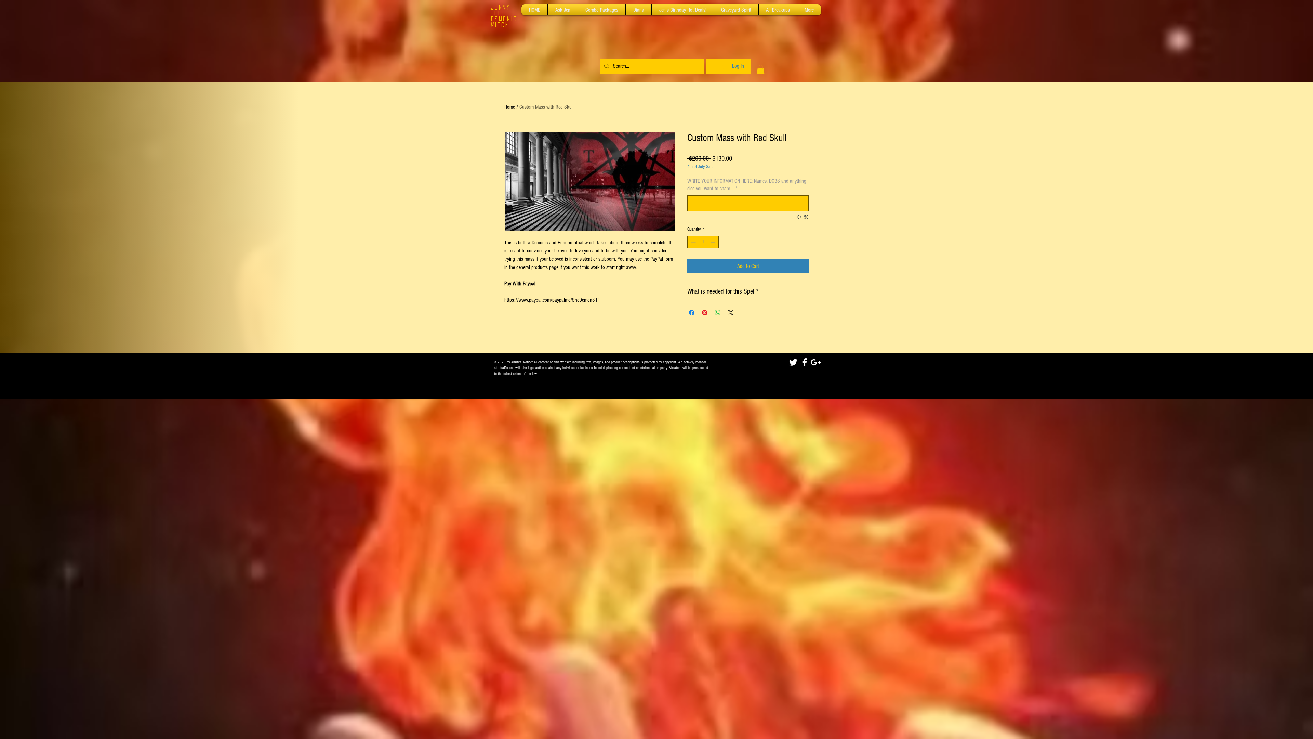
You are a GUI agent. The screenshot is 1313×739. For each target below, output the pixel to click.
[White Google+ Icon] (815, 362)
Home (509, 107)
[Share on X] (731, 313)
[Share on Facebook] (692, 313)
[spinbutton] (703, 242)
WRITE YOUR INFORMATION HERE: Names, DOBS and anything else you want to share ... (746, 185)
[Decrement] (692, 242)
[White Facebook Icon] (804, 362)
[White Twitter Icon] (793, 362)
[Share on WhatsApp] (718, 313)
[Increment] (713, 242)
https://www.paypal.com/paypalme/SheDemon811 (552, 300)
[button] (761, 69)
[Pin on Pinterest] (705, 313)
